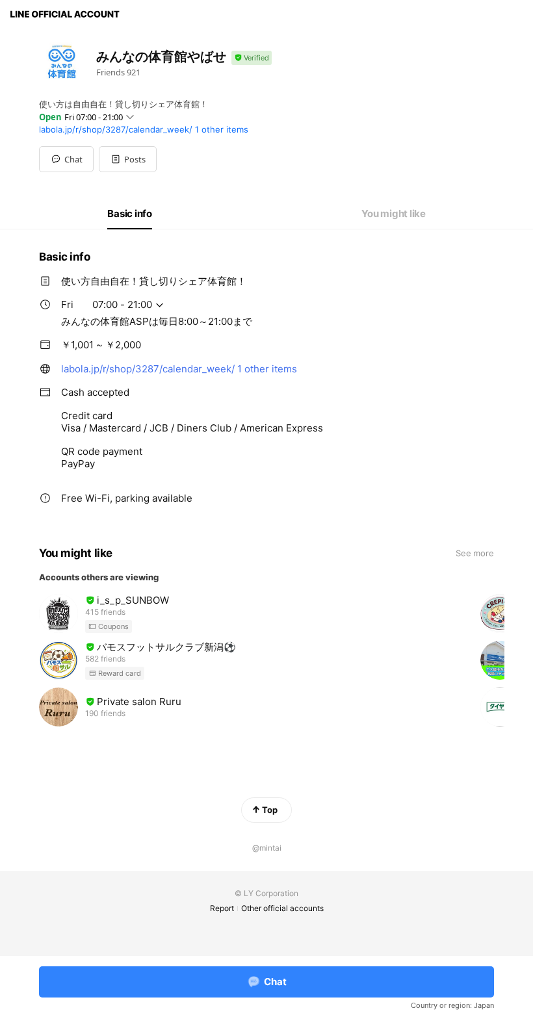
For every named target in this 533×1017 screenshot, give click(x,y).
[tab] (129, 213)
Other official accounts (282, 908)
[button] (128, 159)
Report (222, 908)
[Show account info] (251, 58)
